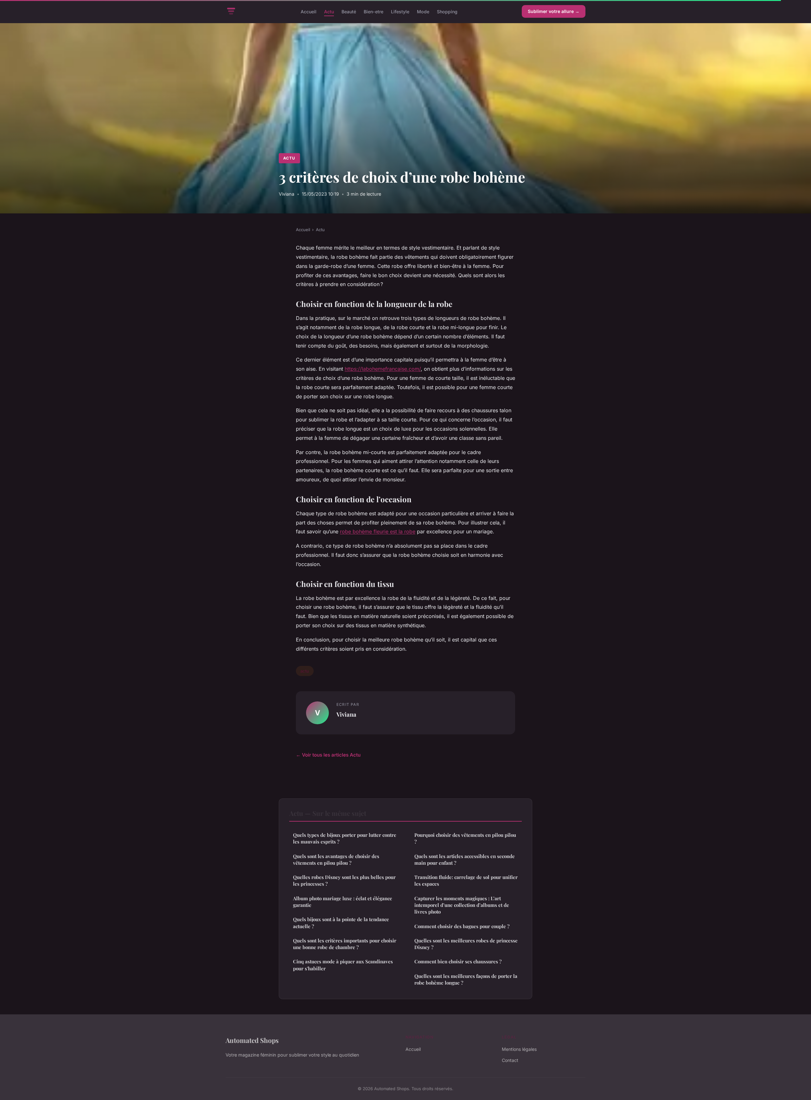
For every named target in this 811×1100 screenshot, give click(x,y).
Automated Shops (252, 1040)
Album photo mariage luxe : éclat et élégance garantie (342, 901)
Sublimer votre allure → (553, 11)
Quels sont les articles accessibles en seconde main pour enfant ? (464, 859)
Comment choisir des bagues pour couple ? (461, 926)
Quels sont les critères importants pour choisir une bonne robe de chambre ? (344, 943)
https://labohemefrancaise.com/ (383, 369)
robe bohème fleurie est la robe (377, 531)
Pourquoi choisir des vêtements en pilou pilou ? (465, 838)
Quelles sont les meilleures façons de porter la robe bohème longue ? (465, 979)
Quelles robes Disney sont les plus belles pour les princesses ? (344, 880)
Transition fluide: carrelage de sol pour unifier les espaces (466, 880)
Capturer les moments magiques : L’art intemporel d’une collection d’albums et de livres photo (461, 905)
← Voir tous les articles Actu (328, 755)
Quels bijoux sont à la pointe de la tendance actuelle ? (341, 922)
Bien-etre (373, 11)
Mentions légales (519, 1049)
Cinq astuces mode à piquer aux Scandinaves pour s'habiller (343, 964)
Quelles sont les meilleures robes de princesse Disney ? (466, 943)
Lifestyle (400, 11)
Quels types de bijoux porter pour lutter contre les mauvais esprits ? (344, 838)
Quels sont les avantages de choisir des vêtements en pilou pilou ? (336, 859)
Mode (423, 11)
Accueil (308, 11)
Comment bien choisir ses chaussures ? (457, 961)
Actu (329, 11)
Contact (510, 1060)
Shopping (447, 11)
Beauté (349, 11)
